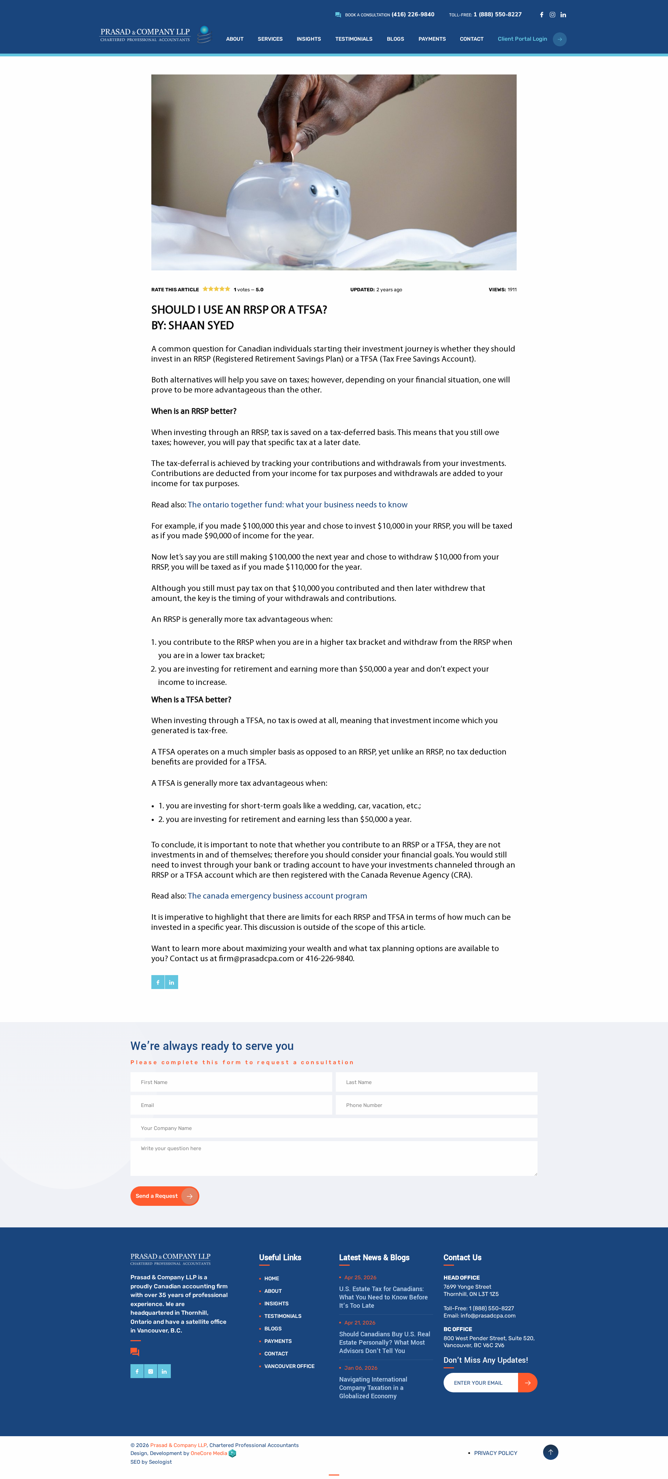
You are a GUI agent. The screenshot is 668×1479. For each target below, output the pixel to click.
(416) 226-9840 (413, 14)
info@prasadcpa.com (488, 1315)
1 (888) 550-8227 (498, 14)
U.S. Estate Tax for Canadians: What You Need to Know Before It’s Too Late (383, 1297)
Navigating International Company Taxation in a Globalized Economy (373, 1388)
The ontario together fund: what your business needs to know (298, 505)
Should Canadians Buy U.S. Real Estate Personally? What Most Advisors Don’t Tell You (384, 1342)
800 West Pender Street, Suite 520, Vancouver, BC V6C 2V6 (489, 1342)
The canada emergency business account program (277, 896)
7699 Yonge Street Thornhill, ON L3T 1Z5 (471, 1290)
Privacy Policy (495, 1453)
